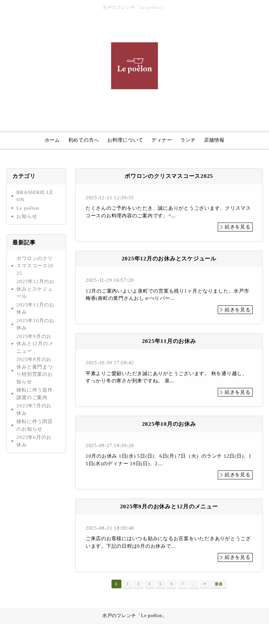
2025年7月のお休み (34, 409)
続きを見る (238, 226)
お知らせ (26, 216)
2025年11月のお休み (35, 308)
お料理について (125, 140)
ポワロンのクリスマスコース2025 (34, 266)
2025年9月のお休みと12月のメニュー (34, 344)
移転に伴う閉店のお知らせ (34, 425)
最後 (219, 584)
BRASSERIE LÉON (34, 196)
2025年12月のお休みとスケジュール (35, 289)
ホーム (52, 140)
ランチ (188, 140)
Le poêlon (27, 208)
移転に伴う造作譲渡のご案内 (34, 393)
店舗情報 (214, 140)
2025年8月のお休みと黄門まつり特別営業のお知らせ (34, 370)
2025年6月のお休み (34, 441)
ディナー (162, 140)
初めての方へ (83, 140)
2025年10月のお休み (35, 324)
